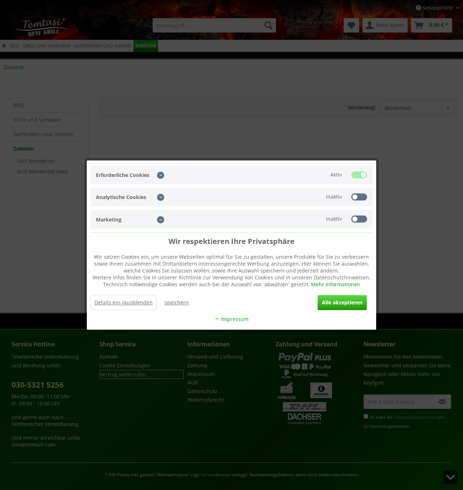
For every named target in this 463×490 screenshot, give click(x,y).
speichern (177, 302)
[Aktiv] (359, 174)
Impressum (234, 319)
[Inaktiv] (359, 196)
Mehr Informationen (335, 284)
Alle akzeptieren (342, 302)
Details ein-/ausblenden (123, 302)
